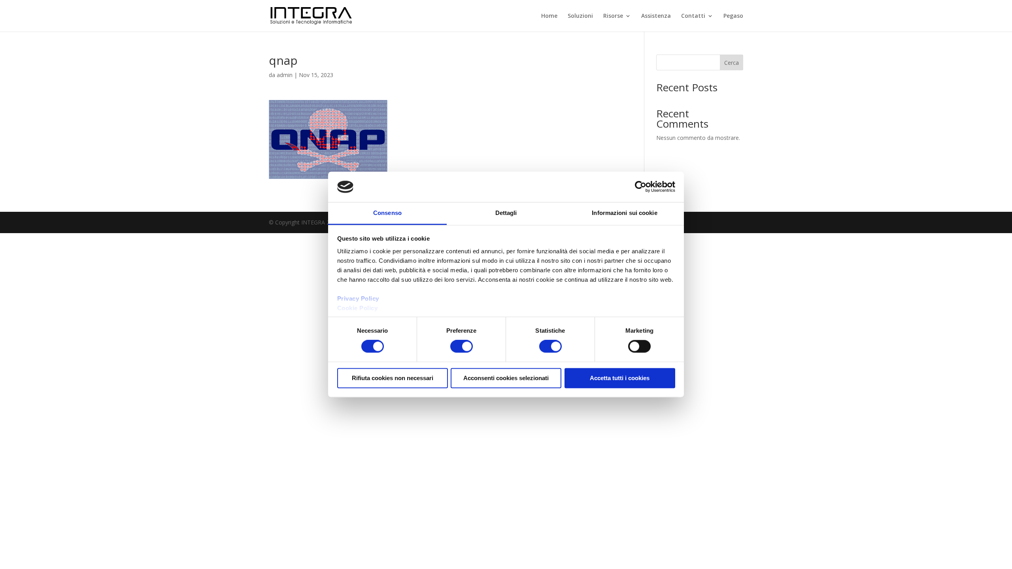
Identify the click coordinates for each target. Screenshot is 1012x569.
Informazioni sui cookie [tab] (624, 212)
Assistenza (656, 16)
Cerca (731, 62)
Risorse (613, 16)
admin (285, 75)
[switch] (461, 346)
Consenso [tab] (387, 212)
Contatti (693, 16)
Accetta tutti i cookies (619, 378)
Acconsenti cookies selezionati (506, 378)
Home (549, 16)
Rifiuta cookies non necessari (392, 378)
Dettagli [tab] (506, 212)
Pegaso (733, 16)
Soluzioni (580, 16)
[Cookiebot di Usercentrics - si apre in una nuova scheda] (640, 187)
